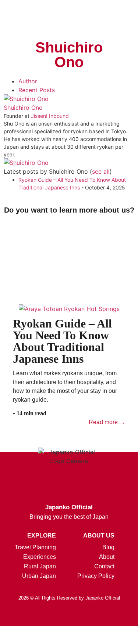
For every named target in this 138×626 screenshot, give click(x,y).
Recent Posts (36, 90)
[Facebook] (51, 615)
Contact (104, 566)
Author (27, 81)
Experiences (39, 557)
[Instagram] (32, 615)
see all (101, 171)
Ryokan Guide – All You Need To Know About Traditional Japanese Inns (62, 341)
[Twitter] (69, 615)
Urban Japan (39, 576)
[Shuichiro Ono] (26, 98)
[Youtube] (106, 615)
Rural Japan (40, 566)
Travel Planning (35, 547)
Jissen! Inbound (50, 116)
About (106, 557)
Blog (108, 547)
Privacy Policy (95, 576)
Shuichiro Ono (23, 107)
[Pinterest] (87, 615)
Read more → (107, 422)
